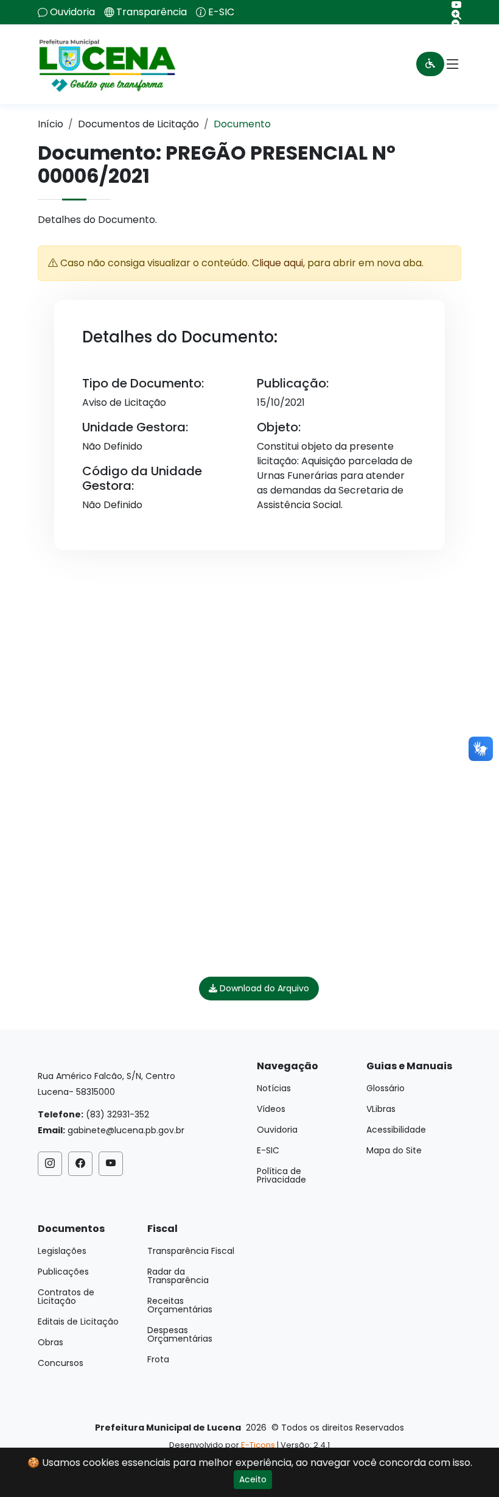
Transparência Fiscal (190, 1251)
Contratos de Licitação (66, 1296)
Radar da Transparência (178, 1275)
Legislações (62, 1251)
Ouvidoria (72, 12)
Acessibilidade (396, 1129)
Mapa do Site (394, 1150)
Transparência (151, 12)
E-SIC (221, 12)
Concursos (60, 1363)
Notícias (274, 1088)
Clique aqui (277, 263)
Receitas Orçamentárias (179, 1305)
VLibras (381, 1109)
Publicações (63, 1271)
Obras (50, 1342)
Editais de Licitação (78, 1321)
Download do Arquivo (263, 988)
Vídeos (271, 1109)
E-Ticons (258, 1445)
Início (50, 124)
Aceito (253, 1479)
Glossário (385, 1088)
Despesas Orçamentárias (179, 1334)
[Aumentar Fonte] (451, 14)
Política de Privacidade (281, 1175)
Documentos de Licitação (138, 124)
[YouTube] (451, 5)
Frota (158, 1359)
